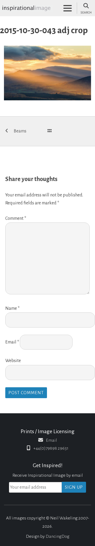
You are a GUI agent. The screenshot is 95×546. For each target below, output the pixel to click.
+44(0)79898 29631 (50, 448)
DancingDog (57, 536)
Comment (15, 218)
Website (13, 360)
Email (12, 342)
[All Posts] (50, 131)
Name (12, 308)
